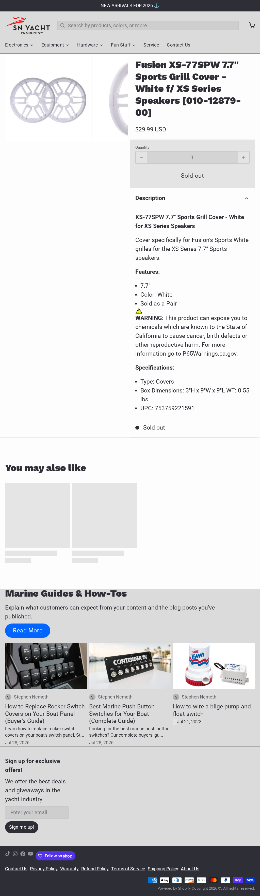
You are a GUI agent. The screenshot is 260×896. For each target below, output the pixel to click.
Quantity (142, 147)
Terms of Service (128, 868)
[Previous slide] (14, 99)
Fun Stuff (121, 45)
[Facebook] (22, 856)
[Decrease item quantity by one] (141, 157)
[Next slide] (119, 99)
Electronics (16, 45)
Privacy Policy (44, 868)
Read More (27, 630)
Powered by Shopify (174, 888)
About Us (190, 868)
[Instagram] (15, 856)
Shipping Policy (163, 868)
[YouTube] (30, 856)
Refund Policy (95, 868)
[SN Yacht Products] (27, 25)
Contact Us (178, 45)
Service (151, 45)
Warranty (69, 868)
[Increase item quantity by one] (243, 157)
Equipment (52, 45)
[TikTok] (7, 856)
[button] (192, 176)
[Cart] (249, 25)
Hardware (87, 45)
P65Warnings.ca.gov (209, 353)
